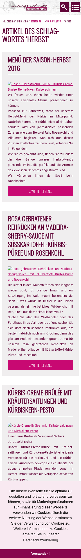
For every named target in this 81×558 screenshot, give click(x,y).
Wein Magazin (53, 21)
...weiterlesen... (40, 191)
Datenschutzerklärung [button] (40, 540)
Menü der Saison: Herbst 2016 (39, 64)
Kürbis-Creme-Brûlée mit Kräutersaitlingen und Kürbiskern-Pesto (40, 401)
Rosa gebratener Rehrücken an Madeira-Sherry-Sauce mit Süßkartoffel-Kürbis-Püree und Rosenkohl (38, 236)
